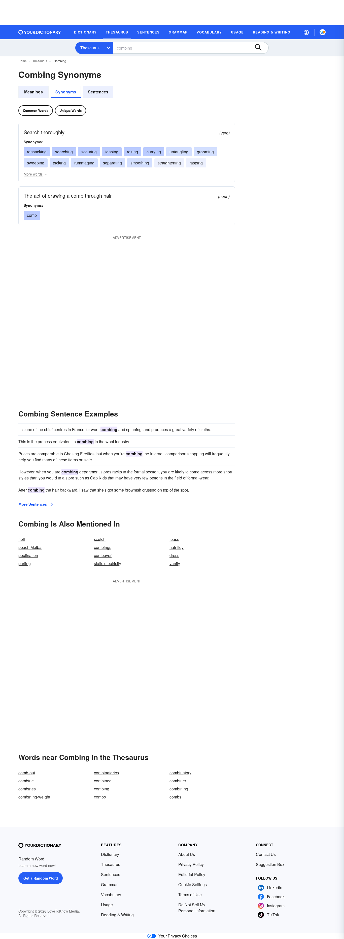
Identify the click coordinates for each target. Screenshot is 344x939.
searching (64, 152)
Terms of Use (190, 894)
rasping (196, 163)
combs (175, 797)
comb (32, 215)
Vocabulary (111, 894)
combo (100, 797)
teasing (111, 152)
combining (178, 789)
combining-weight (34, 797)
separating (112, 163)
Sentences (98, 92)
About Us (186, 854)
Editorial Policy (191, 874)
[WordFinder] (323, 32)
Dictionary (110, 854)
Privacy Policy (191, 864)
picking (59, 163)
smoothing (139, 163)
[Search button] (260, 47)
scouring (89, 152)
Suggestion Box (270, 864)
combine (26, 781)
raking (132, 152)
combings (102, 547)
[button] (306, 32)
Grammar (109, 884)
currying (154, 152)
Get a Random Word (40, 878)
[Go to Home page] (39, 32)
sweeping (35, 163)
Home (22, 61)
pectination (28, 555)
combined (103, 781)
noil (21, 539)
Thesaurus (89, 48)
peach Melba (30, 547)
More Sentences (32, 504)
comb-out (26, 773)
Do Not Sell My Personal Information (196, 908)
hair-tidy (176, 547)
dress (174, 555)
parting (24, 563)
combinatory (180, 773)
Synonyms (65, 92)
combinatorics (106, 773)
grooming (205, 152)
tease (174, 539)
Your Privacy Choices (177, 936)
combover (103, 555)
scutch (100, 539)
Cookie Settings (192, 884)
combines (27, 789)
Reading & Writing (117, 915)
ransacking (37, 152)
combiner (177, 781)
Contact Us (266, 854)
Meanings (33, 92)
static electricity (107, 563)
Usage (107, 905)
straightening (169, 163)
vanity (174, 563)
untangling (178, 152)
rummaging (84, 163)
